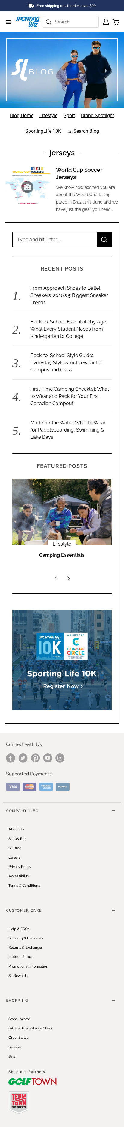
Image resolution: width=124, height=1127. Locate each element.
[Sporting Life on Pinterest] (35, 757)
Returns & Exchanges (25, 947)
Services (15, 1047)
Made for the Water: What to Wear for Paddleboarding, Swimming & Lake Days (68, 430)
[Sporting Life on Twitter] (23, 757)
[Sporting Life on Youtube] (47, 757)
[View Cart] (114, 21)
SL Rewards (18, 975)
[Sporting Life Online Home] (28, 22)
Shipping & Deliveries (25, 938)
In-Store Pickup (20, 956)
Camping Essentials (62, 555)
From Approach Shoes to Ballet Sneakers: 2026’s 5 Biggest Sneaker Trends (69, 295)
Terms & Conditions (24, 885)
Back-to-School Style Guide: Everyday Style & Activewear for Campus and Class (66, 363)
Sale (11, 1056)
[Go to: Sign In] (104, 21)
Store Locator (19, 1018)
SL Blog (14, 848)
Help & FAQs (18, 928)
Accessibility (18, 876)
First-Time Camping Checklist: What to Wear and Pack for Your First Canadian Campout (69, 396)
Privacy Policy (19, 866)
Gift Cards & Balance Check (30, 1028)
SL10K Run (17, 838)
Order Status (18, 1037)
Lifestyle (62, 544)
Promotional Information (28, 966)
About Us (16, 829)
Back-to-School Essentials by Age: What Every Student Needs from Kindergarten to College (68, 329)
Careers (14, 857)
